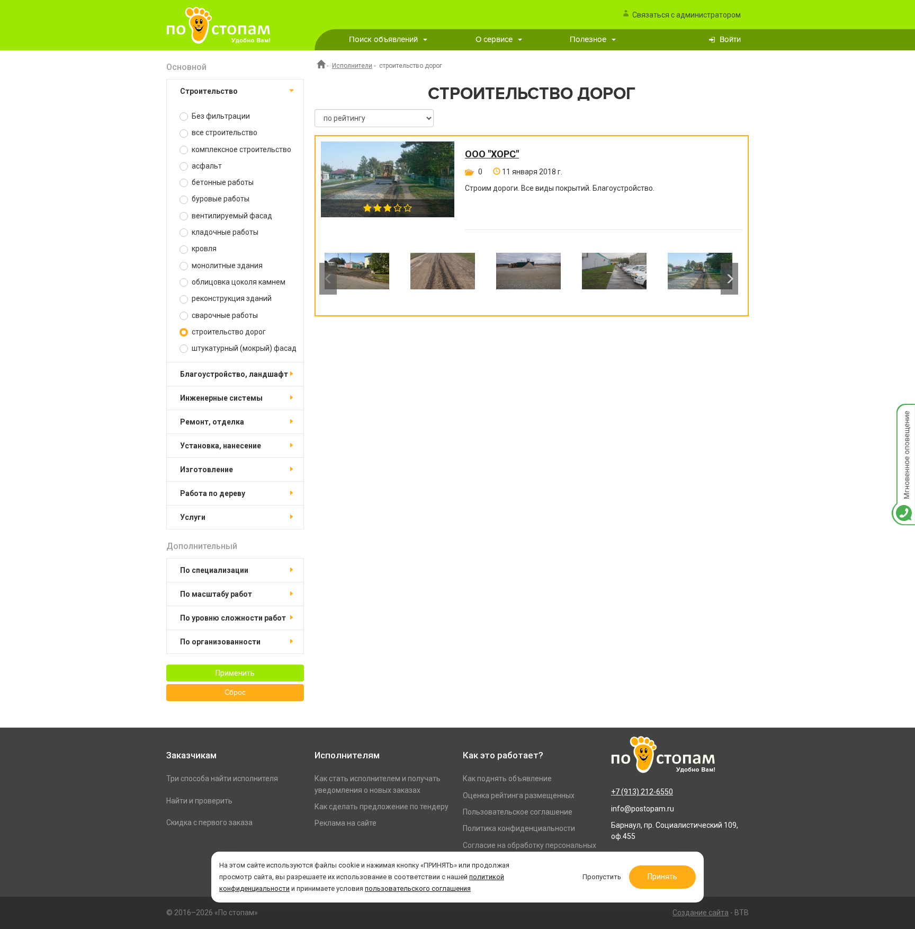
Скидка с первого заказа (209, 822)
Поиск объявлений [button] (383, 39)
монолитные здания (226, 265)
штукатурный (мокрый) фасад (243, 348)
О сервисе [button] (494, 39)
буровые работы (219, 198)
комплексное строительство (240, 149)
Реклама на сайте (345, 823)
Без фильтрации (220, 116)
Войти (730, 39)
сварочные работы (224, 315)
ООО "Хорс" (492, 154)
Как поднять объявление (507, 778)
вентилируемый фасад (231, 215)
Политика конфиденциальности (519, 828)
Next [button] (729, 279)
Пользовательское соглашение (517, 812)
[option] (356, 279)
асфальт (206, 166)
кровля (203, 248)
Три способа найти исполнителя (222, 778)
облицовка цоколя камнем (237, 282)
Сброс (235, 692)
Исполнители (352, 65)
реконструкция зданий (231, 298)
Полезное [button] (588, 39)
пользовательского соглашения (418, 888)
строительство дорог (228, 332)
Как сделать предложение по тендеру (381, 806)
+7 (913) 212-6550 (642, 792)
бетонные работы (222, 182)
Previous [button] (328, 279)
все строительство (223, 132)
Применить (235, 673)
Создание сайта (700, 912)
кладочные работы (224, 232)
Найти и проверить (199, 801)
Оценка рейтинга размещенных (519, 795)
